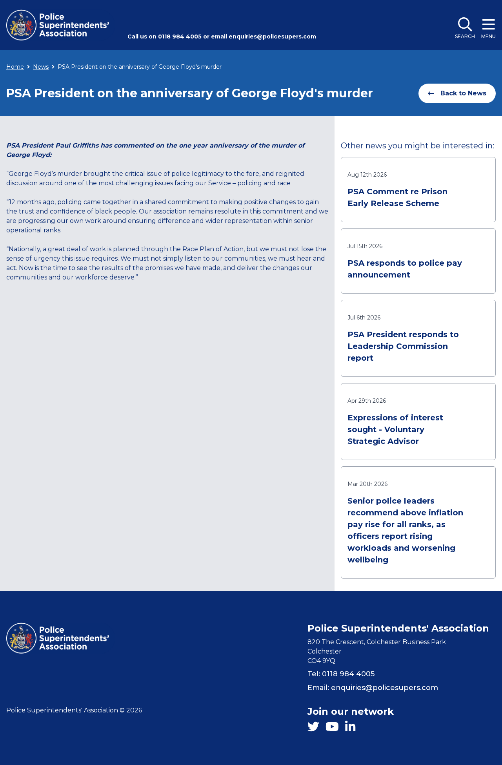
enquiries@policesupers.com (272, 36)
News (41, 66)
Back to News (463, 93)
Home (15, 66)
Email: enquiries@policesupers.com (372, 687)
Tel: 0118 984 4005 (341, 674)
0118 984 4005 (180, 36)
